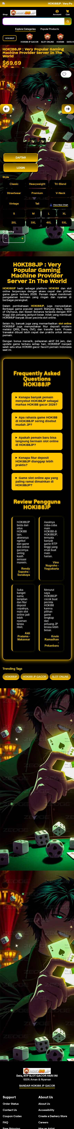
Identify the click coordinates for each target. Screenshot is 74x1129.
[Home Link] (23, 13)
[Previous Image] (6, 109)
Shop (5, 14)
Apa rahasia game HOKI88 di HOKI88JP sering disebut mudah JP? (36, 421)
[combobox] (34, 21)
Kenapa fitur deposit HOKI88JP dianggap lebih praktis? (34, 461)
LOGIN (21, 167)
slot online (65, 323)
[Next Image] (68, 109)
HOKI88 (54, 288)
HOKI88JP (9, 288)
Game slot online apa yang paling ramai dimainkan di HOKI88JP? (36, 481)
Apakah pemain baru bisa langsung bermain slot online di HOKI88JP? (37, 441)
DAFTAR (21, 157)
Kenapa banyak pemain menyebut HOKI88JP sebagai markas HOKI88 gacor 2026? (36, 401)
